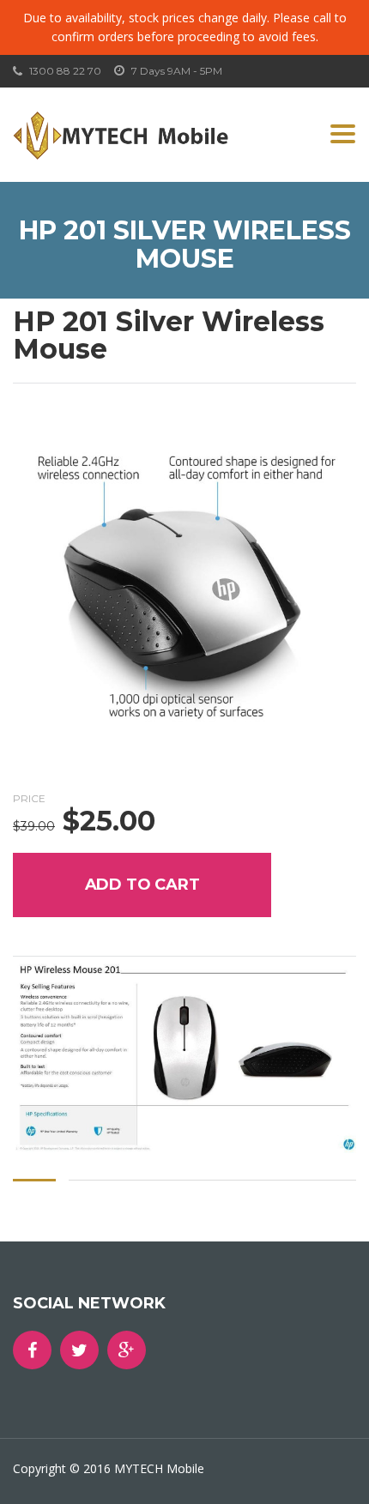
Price (29, 798)
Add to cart (142, 884)
